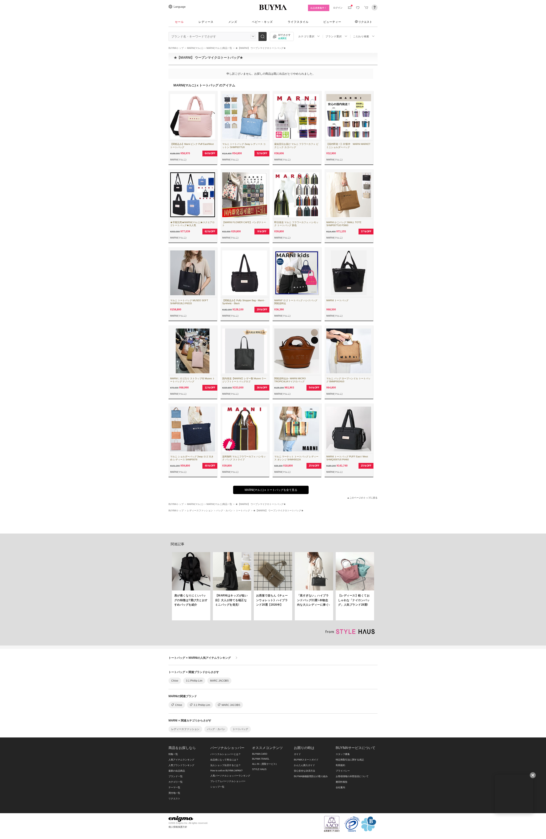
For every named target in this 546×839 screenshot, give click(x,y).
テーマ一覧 (174, 787)
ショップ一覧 (217, 786)
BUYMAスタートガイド (306, 759)
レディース (206, 21)
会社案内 (340, 787)
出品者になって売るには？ (224, 759)
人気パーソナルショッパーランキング (230, 775)
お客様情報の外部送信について (352, 776)
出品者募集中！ (318, 8)
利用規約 (340, 765)
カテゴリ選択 (306, 36)
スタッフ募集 (343, 754)
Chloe (174, 680)
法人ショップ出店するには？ (225, 765)
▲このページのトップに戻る (362, 497)
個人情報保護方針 (177, 827)
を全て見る (271, 489)
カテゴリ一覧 (175, 782)
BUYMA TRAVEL (260, 759)
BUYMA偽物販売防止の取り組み (311, 776)
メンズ (232, 21)
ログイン (338, 7)
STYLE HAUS (259, 769)
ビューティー (332, 21)
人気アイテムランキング (181, 759)
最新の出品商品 (176, 770)
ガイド (297, 754)
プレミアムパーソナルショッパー (227, 781)
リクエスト (365, 21)
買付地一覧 (174, 793)
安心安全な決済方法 (304, 770)
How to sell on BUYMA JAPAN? (226, 770)
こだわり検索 (361, 36)
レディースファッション (185, 729)
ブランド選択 (333, 36)
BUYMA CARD (259, 754)
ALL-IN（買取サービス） (265, 764)
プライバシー (343, 770)
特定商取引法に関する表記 (350, 759)
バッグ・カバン (216, 729)
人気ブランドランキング (181, 765)
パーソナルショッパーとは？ (225, 754)
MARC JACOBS (219, 680)
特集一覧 (173, 754)
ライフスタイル (298, 21)
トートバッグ (240, 729)
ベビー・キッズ (262, 21)
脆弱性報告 (341, 782)
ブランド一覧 (175, 776)
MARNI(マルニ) (178, 159)
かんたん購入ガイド (304, 765)
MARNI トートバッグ (337, 300)
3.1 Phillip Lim (194, 680)
